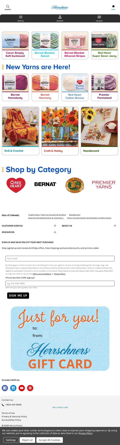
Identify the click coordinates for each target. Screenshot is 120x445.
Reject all (27, 440)
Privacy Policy (59, 274)
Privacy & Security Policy (14, 417)
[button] (60, 338)
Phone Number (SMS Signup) (20, 277)
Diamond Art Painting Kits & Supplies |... (46, 218)
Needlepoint (74, 215)
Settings (11, 440)
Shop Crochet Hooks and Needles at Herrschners (89, 218)
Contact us (7, 400)
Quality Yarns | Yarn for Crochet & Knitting (47, 215)
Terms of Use (8, 413)
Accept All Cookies (49, 440)
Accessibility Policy (11, 420)
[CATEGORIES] (20, 18)
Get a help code (60, 407)
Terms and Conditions (42, 274)
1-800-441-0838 (13, 405)
